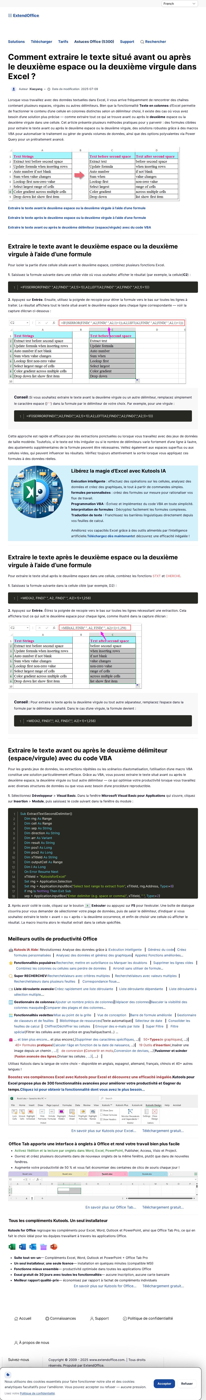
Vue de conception (111, 1015)
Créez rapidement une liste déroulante (84, 989)
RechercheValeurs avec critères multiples (79, 976)
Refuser (187, 1384)
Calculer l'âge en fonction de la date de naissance (91, 1045)
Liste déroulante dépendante (141, 989)
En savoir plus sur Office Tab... (110, 1207)
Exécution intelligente (125, 950)
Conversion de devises (131, 1051)
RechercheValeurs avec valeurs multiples (146, 976)
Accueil (25, 1318)
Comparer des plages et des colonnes (74, 1008)
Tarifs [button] (63, 41)
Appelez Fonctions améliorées (158, 955)
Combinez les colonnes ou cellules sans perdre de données (61, 968)
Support (127, 41)
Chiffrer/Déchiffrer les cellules (67, 1026)
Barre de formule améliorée (151, 1015)
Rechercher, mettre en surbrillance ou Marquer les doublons (101, 963)
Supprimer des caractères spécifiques (105, 1039)
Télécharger (41, 41)
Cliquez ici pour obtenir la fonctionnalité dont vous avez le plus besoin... (82, 1089)
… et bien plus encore (30, 1039)
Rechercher (155, 41)
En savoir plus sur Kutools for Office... (105, 1286)
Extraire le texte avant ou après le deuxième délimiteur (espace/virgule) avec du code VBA (79, 227)
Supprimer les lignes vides (173, 963)
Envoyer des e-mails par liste (117, 1026)
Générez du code (161, 950)
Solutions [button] (16, 41)
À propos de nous (34, 1342)
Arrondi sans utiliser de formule (137, 968)
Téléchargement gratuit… (163, 1286)
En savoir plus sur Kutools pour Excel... (103, 1131)
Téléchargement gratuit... (163, 1131)
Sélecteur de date (148, 1021)
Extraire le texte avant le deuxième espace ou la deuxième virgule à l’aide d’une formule (77, 208)
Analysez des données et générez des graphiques (94, 955)
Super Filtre (154, 1026)
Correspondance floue (99, 981)
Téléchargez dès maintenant (109, 536)
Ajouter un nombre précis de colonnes (84, 1002)
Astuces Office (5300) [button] (94, 41)
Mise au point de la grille (72, 1015)
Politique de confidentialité (150, 1318)
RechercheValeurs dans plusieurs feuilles (44, 981)
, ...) (54, 1051)
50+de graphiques (162, 1039)
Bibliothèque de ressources (80, 1021)
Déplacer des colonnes (132, 1002)
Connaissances (63, 1318)
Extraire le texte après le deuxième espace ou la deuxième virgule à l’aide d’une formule (77, 218)
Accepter (164, 1384)
